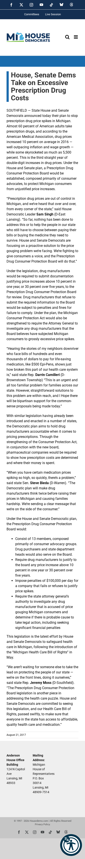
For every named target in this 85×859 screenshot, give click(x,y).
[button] (71, 845)
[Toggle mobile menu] (76, 37)
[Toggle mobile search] (67, 37)
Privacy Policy (42, 824)
